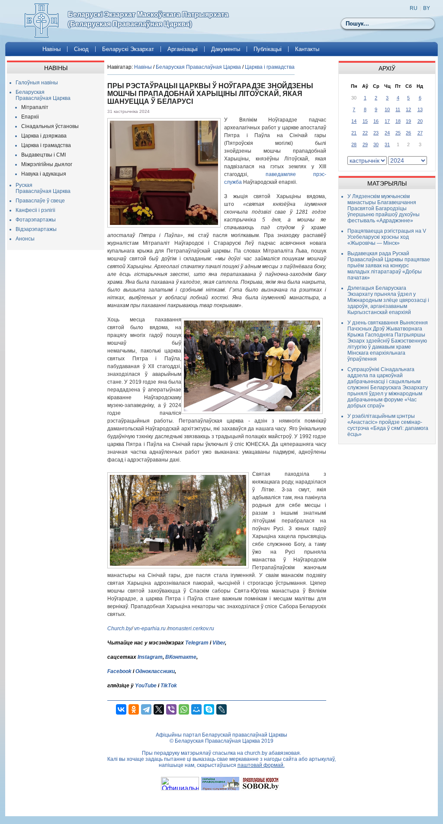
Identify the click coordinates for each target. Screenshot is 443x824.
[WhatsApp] (184, 709)
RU (413, 8)
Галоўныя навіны (37, 83)
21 (353, 132)
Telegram (197, 643)
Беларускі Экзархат (128, 49)
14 (353, 121)
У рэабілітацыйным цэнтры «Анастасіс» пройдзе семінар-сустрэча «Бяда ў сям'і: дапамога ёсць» (387, 425)
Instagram (150, 657)
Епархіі (30, 117)
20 (420, 121)
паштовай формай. (261, 765)
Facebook (119, 671)
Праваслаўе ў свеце (40, 201)
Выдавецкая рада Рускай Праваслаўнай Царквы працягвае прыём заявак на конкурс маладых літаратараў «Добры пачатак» (388, 265)
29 (365, 144)
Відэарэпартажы (36, 229)
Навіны (51, 49)
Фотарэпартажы (36, 220)
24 (387, 132)
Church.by (119, 628)
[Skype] (209, 709)
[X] (159, 709)
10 (387, 109)
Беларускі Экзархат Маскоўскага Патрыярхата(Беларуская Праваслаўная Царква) (148, 19)
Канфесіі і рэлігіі (35, 210)
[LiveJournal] (221, 709)
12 (408, 109)
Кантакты (307, 49)
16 (376, 121)
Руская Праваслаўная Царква (43, 188)
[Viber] (171, 709)
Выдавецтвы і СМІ (43, 155)
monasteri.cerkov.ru (191, 628)
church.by (255, 753)
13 (420, 109)
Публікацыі (268, 49)
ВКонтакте (180, 657)
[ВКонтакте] (121, 709)
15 (365, 121)
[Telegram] (146, 709)
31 (387, 144)
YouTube (146, 686)
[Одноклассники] (133, 709)
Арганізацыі (182, 49)
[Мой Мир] (196, 709)
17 (387, 121)
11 (397, 109)
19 (408, 121)
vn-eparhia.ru (150, 628)
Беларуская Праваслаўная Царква (43, 95)
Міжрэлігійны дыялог (46, 164)
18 (398, 121)
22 (365, 132)
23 (376, 132)
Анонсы (25, 239)
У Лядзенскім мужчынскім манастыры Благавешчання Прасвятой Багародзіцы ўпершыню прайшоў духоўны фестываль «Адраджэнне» (383, 208)
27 (420, 132)
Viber (218, 643)
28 (353, 144)
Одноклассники (155, 671)
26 (408, 132)
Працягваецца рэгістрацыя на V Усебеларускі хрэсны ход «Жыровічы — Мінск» (386, 237)
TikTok (169, 686)
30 (376, 144)
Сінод (81, 49)
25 (398, 132)
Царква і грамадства (46, 145)
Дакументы (225, 49)
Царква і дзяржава (44, 136)
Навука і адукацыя (43, 174)
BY (426, 8)
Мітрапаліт (34, 107)
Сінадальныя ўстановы (50, 126)
